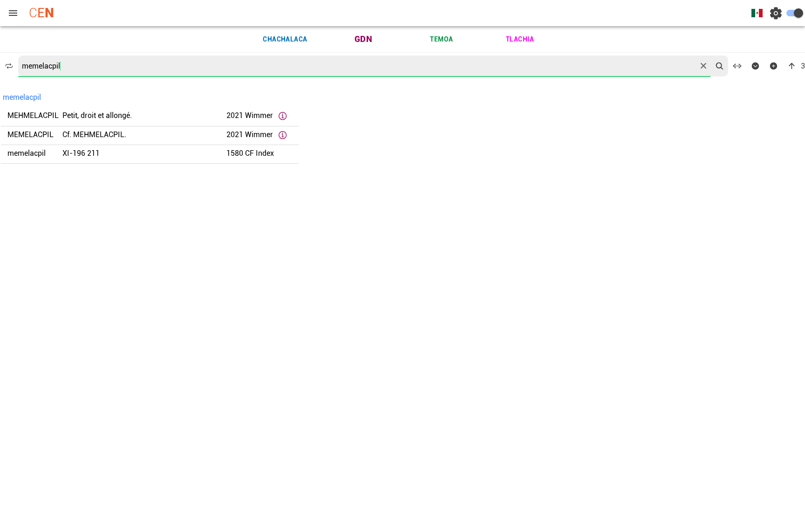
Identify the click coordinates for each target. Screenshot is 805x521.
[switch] (794, 13)
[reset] (703, 66)
